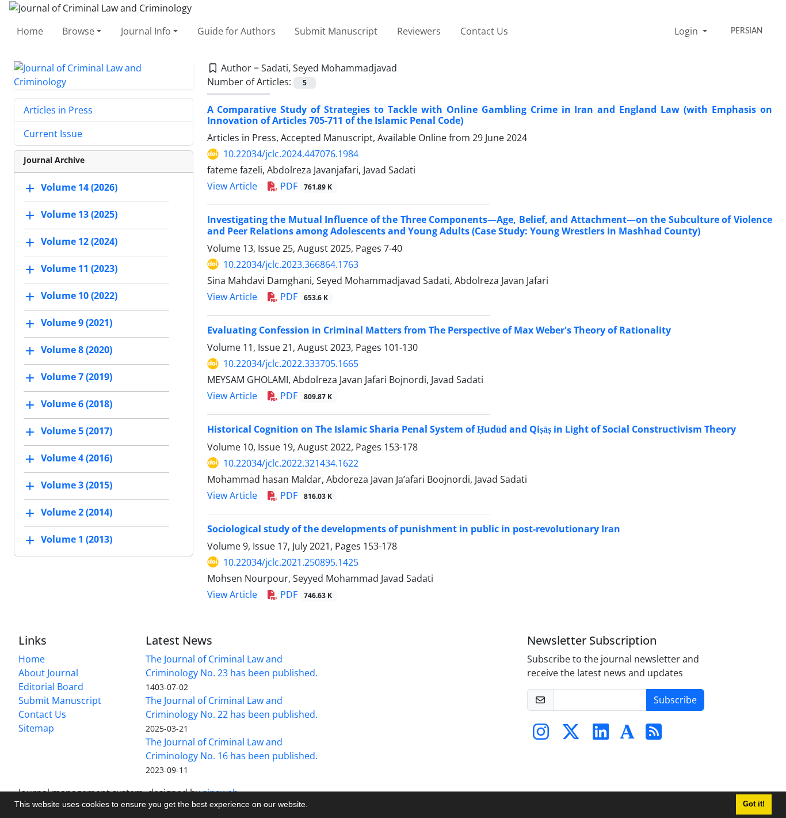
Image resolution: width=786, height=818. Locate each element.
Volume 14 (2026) (79, 187)
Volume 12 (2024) (79, 241)
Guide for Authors (236, 31)
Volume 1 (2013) (76, 539)
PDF (305, 186)
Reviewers (419, 31)
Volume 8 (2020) (76, 349)
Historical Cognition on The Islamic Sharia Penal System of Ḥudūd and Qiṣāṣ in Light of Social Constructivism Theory (471, 429)
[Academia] (627, 735)
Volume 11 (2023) (79, 268)
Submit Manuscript (336, 31)
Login (687, 31)
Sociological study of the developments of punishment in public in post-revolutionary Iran (413, 528)
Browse (78, 31)
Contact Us (484, 31)
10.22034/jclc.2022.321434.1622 (290, 463)
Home (30, 31)
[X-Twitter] (571, 735)
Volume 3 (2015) (76, 485)
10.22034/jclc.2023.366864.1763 (290, 264)
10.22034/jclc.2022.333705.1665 (290, 363)
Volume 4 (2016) (76, 458)
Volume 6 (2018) (76, 403)
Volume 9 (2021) (76, 322)
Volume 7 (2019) (76, 376)
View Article (232, 186)
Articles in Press (58, 110)
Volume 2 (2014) (76, 512)
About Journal (48, 672)
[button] (312, 806)
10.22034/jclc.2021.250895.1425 (290, 562)
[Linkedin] (601, 735)
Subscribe (675, 700)
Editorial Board (50, 686)
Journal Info (146, 31)
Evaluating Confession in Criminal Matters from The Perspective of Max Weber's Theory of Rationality (439, 330)
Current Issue (53, 133)
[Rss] (653, 735)
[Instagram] (541, 735)
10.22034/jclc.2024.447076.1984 (290, 153)
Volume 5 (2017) (76, 431)
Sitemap (36, 728)
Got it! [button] (754, 804)
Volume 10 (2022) (79, 295)
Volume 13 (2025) (79, 214)
